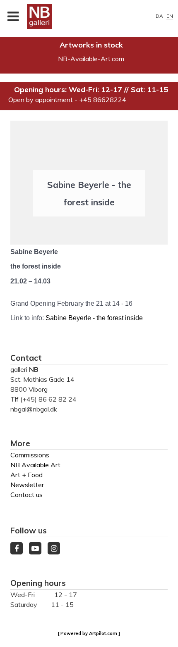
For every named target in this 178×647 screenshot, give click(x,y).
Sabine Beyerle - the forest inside (94, 317)
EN (169, 16)
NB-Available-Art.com (91, 59)
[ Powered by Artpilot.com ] (89, 633)
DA (160, 16)
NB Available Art (35, 465)
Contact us (26, 494)
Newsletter (27, 484)
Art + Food (26, 475)
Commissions (29, 455)
